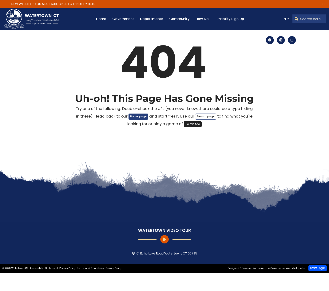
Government (123, 18)
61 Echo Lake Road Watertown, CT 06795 (167, 253)
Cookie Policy (113, 268)
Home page (138, 116)
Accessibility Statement (44, 268)
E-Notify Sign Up (230, 18)
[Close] (323, 4)
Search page (206, 116)
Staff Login (317, 268)
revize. (260, 268)
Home (101, 18)
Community (179, 18)
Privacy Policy (67, 268)
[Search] (296, 19)
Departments (151, 18)
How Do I (203, 18)
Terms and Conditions (90, 268)
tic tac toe (192, 124)
